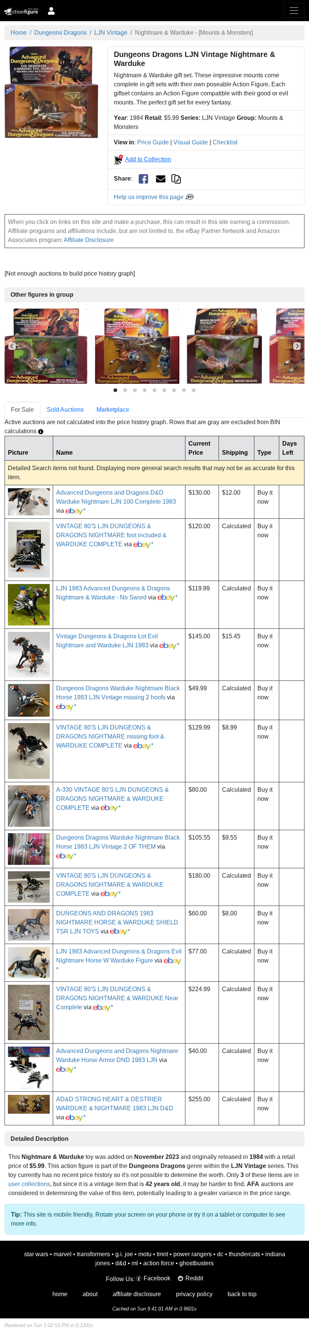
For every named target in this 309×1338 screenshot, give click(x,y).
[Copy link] (176, 178)
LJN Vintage (110, 32)
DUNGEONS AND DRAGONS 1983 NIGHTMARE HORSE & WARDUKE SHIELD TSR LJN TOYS (117, 922)
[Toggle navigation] (293, 10)
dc (220, 1254)
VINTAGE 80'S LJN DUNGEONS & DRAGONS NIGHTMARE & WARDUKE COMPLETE (110, 884)
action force (158, 1263)
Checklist (225, 142)
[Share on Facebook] (143, 179)
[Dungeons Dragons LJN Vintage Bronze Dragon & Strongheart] (46, 346)
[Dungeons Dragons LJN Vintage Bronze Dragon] (224, 346)
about (90, 1294)
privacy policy (194, 1294)
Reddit (194, 1278)
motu (144, 1254)
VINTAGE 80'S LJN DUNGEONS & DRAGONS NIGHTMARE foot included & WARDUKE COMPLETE (111, 535)
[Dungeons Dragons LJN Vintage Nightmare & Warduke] (51, 92)
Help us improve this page (149, 197)
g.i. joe (124, 1254)
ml (135, 1263)
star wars (36, 1254)
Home (19, 32)
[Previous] (12, 346)
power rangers (192, 1254)
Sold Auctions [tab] (65, 409)
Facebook (157, 1278)
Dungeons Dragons (60, 32)
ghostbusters (196, 1263)
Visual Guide (190, 142)
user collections (29, 1184)
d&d (120, 1263)
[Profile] (51, 10)
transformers (93, 1254)
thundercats (244, 1254)
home (59, 1294)
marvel (63, 1254)
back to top (242, 1294)
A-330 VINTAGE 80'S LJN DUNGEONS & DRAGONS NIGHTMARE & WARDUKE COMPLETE (112, 798)
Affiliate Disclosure (89, 240)
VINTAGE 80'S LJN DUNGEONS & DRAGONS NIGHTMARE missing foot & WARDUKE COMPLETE (110, 736)
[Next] (297, 346)
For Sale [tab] (22, 409)
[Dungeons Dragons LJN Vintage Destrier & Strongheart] (137, 346)
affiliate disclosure (137, 1294)
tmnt (162, 1254)
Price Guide (153, 142)
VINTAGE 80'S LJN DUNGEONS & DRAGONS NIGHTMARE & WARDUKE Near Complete (117, 998)
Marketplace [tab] (112, 409)
